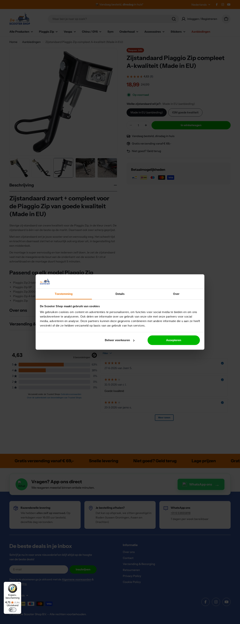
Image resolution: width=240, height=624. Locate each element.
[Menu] (19, 584)
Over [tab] (176, 293)
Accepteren (173, 340)
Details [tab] (120, 293)
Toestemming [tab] (64, 293)
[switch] (12, 610)
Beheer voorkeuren (117, 340)
